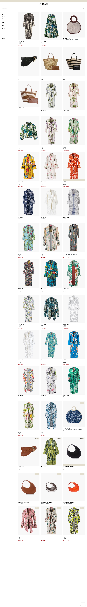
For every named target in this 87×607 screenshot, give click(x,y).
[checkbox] (9, 17)
